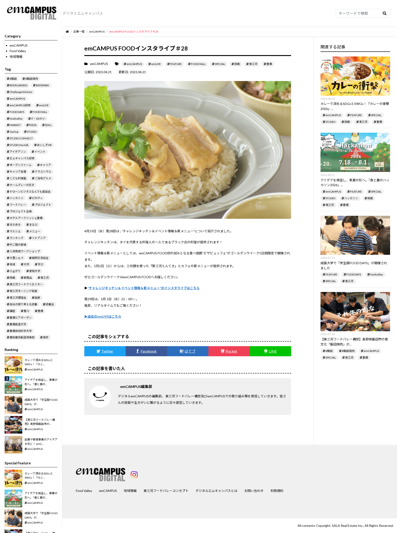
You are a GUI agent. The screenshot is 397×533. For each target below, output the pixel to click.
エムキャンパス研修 (22, 158)
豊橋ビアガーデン (21, 317)
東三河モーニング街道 (23, 291)
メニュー (34, 231)
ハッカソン (16, 198)
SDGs (48, 125)
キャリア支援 (18, 171)
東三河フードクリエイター (26, 284)
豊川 (26, 311)
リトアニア (39, 238)
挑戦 (12, 277)
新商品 (28, 277)
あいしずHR (44, 145)
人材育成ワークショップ (25, 251)
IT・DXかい (38, 118)
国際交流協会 (40, 258)
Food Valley (18, 51)
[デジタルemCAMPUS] (32, 13)
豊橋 (40, 311)
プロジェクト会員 (21, 211)
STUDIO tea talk (19, 145)
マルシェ (15, 231)
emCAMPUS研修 (20, 105)
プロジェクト (43, 204)
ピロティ (37, 198)
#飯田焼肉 (31, 78)
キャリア (45, 165)
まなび (33, 224)
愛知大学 (34, 271)
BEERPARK (42, 85)
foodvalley (16, 118)
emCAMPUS (19, 45)
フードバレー (18, 204)
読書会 (50, 304)
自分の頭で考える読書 (23, 304)
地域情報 (16, 57)
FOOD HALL (40, 112)
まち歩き (15, 224)
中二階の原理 (18, 244)
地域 (12, 264)
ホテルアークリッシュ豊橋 (26, 218)
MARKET (15, 125)
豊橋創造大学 (18, 324)
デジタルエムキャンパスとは (216, 491)
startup (14, 131)
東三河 (44, 277)
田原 (37, 297)
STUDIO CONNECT (21, 138)
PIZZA (33, 125)
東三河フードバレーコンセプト (166, 491)
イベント (39, 151)
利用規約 (276, 491)
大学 (26, 264)
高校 (45, 337)
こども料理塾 (18, 178)
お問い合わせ (254, 491)
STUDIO (32, 131)
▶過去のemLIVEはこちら (102, 316)
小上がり (15, 271)
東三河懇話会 (18, 297)
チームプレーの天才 (22, 185)
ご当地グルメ (43, 178)
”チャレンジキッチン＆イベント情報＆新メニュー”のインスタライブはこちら (144, 288)
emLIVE (44, 105)
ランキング (16, 238)
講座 (12, 311)
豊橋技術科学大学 (21, 331)
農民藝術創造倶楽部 (22, 337)
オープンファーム (20, 165)
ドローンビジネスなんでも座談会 (30, 191)
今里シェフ (16, 258)
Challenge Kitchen (21, 92)
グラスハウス (43, 171)
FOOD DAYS (17, 112)
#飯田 (13, 78)
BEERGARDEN (18, 85)
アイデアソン (18, 151)
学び (40, 264)
